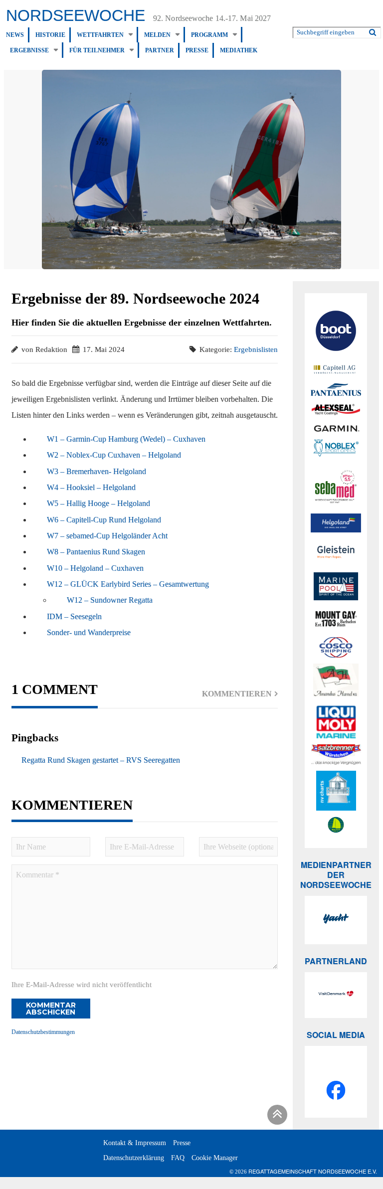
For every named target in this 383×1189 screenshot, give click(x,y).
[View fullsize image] (191, 169)
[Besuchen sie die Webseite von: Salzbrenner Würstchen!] (336, 754)
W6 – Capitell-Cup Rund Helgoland (104, 519)
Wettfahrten (100, 34)
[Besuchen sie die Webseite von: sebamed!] (336, 487)
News (15, 34)
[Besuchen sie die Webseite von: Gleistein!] (336, 552)
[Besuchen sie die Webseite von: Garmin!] (336, 427)
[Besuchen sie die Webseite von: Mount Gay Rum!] (336, 620)
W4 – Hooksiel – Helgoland (91, 487)
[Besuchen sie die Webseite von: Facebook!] (336, 1092)
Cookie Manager (215, 1158)
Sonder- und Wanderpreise (89, 632)
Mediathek (238, 50)
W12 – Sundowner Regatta (110, 600)
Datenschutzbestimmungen (43, 1031)
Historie (50, 34)
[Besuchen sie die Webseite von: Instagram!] (336, 1068)
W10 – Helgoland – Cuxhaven (95, 568)
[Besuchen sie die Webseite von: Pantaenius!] (336, 389)
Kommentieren (237, 693)
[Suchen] (372, 30)
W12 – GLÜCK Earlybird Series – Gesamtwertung (128, 584)
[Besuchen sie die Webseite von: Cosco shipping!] (336, 647)
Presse (197, 50)
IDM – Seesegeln (74, 616)
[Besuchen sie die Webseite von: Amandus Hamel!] (336, 681)
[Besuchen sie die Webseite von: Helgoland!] (336, 522)
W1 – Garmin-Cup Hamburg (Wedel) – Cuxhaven (126, 439)
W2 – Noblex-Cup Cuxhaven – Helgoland (114, 455)
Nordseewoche (75, 15)
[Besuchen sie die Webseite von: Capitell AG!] (336, 369)
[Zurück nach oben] (275, 1116)
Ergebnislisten (256, 349)
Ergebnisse (29, 50)
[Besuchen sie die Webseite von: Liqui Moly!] (336, 721)
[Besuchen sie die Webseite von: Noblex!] (336, 449)
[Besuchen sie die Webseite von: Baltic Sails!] (336, 825)
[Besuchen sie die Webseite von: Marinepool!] (336, 588)
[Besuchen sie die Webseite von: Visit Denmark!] (336, 995)
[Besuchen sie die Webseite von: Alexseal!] (336, 409)
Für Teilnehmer (97, 50)
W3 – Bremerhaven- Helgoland (96, 471)
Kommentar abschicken (51, 1009)
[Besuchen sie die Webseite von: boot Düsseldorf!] (336, 332)
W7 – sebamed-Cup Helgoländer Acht (107, 535)
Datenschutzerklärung (133, 1158)
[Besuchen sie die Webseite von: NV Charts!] (336, 791)
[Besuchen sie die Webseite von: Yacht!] (336, 920)
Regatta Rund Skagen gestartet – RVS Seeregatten (99, 760)
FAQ (178, 1158)
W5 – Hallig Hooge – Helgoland (98, 503)
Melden (157, 34)
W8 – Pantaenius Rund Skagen (96, 551)
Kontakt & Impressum (134, 1143)
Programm (209, 34)
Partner (159, 50)
